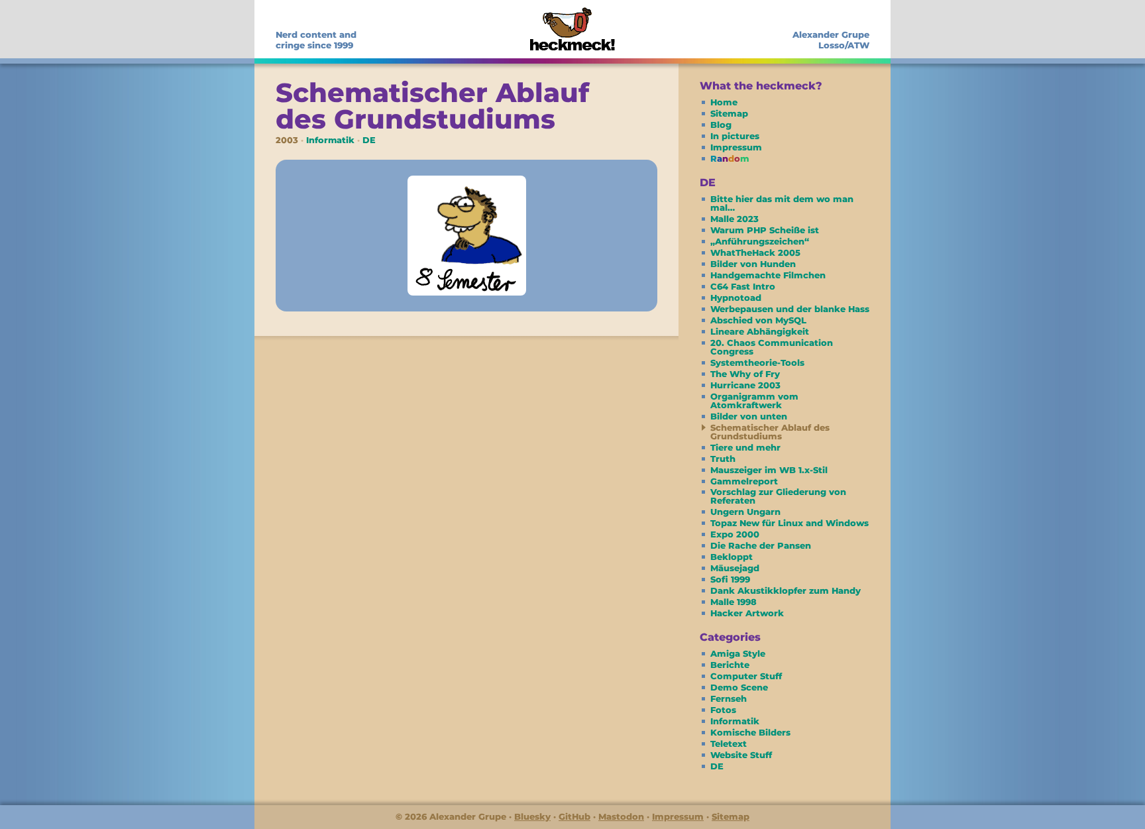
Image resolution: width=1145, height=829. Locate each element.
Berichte (729, 664)
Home (723, 102)
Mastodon (621, 816)
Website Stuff (741, 754)
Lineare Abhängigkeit (759, 331)
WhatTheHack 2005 (755, 252)
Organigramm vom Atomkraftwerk (754, 400)
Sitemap (729, 113)
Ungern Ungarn (745, 511)
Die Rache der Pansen (760, 545)
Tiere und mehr (745, 447)
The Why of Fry (745, 373)
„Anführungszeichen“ (759, 241)
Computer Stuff (746, 676)
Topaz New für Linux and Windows (789, 523)
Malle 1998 (733, 601)
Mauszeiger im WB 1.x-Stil (769, 470)
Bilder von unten (748, 416)
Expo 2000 (734, 534)
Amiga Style (737, 653)
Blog (721, 124)
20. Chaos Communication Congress (771, 347)
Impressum (736, 147)
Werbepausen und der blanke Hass (789, 309)
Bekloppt (731, 556)
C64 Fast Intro (742, 286)
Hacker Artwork (747, 613)
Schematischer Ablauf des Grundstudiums (770, 431)
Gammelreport (744, 481)
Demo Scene (739, 687)
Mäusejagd (734, 568)
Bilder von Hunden (753, 263)
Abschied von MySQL (758, 320)
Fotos (723, 709)
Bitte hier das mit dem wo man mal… (781, 203)
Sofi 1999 (730, 579)
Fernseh (728, 698)
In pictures (734, 136)
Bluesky (532, 816)
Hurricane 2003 (745, 385)
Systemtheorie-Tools (757, 362)
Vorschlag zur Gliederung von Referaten (778, 496)
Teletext (728, 743)
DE (369, 140)
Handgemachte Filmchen (768, 275)
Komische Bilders (750, 732)
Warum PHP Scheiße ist (764, 230)
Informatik (330, 140)
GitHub (574, 816)
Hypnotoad (735, 297)
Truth (723, 458)
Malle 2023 (734, 218)
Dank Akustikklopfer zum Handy (785, 590)
